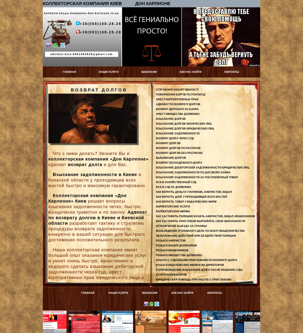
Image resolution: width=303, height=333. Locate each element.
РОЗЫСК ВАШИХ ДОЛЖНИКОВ (176, 245)
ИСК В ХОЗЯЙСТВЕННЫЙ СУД (176, 182)
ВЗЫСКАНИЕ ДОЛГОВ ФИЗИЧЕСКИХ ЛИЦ (184, 123)
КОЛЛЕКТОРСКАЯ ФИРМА (173, 211)
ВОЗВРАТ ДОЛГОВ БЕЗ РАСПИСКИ (179, 153)
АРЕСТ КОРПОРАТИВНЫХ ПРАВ (177, 99)
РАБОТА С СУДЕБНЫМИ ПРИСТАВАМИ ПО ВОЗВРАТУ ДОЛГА (196, 260)
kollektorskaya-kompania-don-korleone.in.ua (81, 13)
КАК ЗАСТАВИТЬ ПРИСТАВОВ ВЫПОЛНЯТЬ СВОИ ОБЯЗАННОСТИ (200, 221)
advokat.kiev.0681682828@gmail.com (81, 54)
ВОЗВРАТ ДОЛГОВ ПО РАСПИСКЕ (178, 148)
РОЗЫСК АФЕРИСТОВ (171, 240)
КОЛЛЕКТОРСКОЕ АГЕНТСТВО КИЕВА (166, 314)
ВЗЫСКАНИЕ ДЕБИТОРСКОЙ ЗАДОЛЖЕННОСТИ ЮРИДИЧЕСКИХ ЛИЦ (202, 167)
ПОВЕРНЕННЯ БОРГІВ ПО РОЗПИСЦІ (180, 94)
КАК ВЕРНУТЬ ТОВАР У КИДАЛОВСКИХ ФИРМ (186, 201)
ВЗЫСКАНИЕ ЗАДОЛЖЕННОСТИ (178, 133)
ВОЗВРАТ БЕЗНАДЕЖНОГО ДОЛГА (179, 162)
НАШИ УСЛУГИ (109, 72)
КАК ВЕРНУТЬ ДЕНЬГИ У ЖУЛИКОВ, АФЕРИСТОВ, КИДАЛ (194, 192)
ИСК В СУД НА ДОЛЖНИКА (173, 187)
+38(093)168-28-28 (100, 32)
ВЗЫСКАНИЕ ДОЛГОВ (171, 118)
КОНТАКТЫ (231, 72)
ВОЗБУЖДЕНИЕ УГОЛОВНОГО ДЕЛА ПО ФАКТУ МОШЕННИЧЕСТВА (200, 230)
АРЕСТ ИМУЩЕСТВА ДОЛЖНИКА (178, 114)
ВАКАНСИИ (149, 72)
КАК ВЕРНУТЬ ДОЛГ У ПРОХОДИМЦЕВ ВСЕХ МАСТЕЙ (191, 196)
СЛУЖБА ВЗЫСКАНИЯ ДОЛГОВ (199, 314)
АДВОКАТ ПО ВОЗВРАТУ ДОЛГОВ (178, 104)
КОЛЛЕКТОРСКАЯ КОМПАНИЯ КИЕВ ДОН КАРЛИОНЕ (106, 3)
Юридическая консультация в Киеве (66, 314)
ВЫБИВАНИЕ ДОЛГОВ (171, 157)
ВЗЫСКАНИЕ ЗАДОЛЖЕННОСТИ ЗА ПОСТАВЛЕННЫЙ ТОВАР (197, 177)
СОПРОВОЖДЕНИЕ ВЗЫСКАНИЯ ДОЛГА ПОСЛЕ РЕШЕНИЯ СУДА (199, 269)
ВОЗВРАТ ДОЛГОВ (168, 143)
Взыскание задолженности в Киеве (95, 174)
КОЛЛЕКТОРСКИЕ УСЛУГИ (173, 206)
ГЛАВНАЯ (69, 72)
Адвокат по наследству (100, 314)
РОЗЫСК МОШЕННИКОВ (172, 250)
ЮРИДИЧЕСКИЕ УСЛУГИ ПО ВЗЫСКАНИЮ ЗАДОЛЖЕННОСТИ (197, 284)
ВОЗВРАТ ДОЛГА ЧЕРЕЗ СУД (175, 138)
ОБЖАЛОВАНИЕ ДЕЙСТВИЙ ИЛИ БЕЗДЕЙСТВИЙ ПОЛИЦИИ (196, 235)
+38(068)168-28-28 (100, 24)
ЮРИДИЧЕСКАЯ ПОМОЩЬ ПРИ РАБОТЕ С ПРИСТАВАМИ (193, 279)
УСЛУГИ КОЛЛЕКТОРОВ (171, 274)
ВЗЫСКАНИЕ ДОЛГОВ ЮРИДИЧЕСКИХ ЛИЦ (185, 128)
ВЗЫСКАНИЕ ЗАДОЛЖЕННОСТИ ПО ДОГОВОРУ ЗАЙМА (193, 172)
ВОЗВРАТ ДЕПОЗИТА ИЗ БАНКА (177, 109)
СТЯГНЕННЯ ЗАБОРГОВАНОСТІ (177, 89)
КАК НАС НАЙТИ (191, 72)
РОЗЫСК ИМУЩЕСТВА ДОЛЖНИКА (179, 255)
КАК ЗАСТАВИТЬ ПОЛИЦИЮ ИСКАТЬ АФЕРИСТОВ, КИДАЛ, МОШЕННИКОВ (205, 216)
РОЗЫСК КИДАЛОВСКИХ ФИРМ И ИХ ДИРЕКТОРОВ (190, 265)
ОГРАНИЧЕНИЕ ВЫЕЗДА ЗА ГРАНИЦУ (181, 226)
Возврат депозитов (232, 312)
